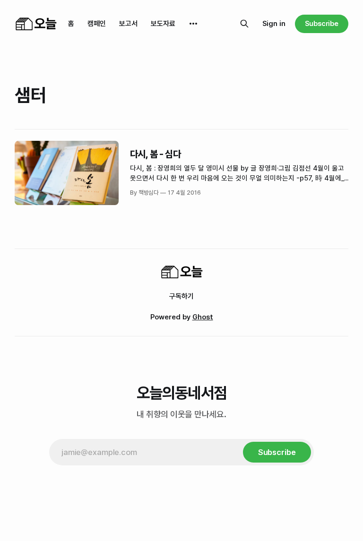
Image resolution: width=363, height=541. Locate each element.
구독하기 (181, 296)
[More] (193, 23)
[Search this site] (244, 23)
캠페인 (96, 23)
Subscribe (321, 23)
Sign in (273, 23)
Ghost (202, 317)
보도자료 (163, 23)
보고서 (128, 23)
